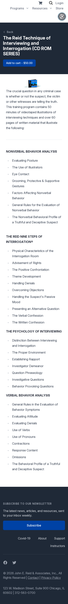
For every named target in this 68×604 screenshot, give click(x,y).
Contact (33, 578)
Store (59, 8)
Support (59, 538)
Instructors (57, 546)
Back (10, 31)
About (42, 538)
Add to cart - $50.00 (19, 63)
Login (59, 3)
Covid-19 (24, 538)
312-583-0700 (25, 593)
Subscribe (34, 525)
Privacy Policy (51, 578)
